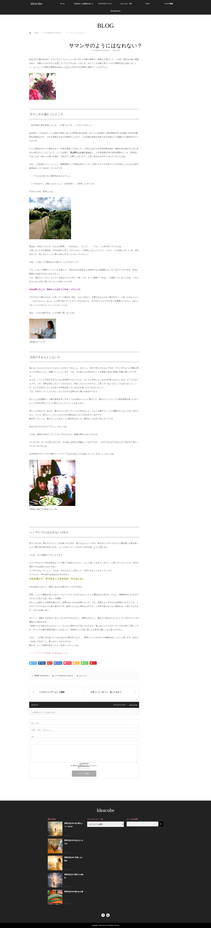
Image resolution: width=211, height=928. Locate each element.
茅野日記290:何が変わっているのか (73, 824)
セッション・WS (126, 4)
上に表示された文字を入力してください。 (84, 765)
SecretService (116, 11)
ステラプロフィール (104, 4)
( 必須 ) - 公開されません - (42, 730)
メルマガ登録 (168, 4)
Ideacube (36, 3)
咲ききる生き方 (104, 50)
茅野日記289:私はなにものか (73, 841)
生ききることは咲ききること (83, 4)
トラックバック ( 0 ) (119, 705)
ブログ (147, 4)
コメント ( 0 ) (133, 705)
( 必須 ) (35, 723)
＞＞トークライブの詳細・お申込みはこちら (48, 653)
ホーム (62, 4)
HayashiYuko (44, 676)
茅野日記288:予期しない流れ (73, 858)
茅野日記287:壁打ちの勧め (73, 875)
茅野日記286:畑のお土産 (73, 892)
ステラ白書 (94, 50)
